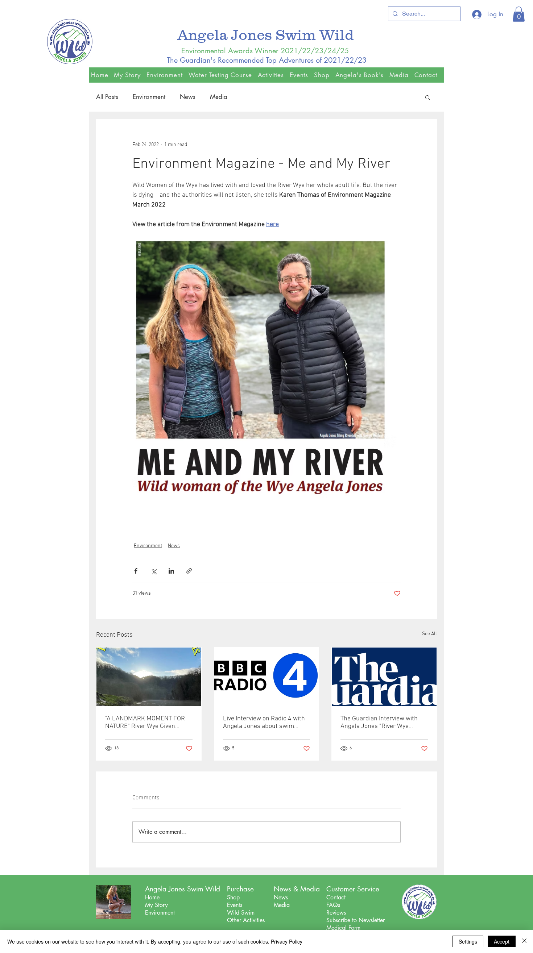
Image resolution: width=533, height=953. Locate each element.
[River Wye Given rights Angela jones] (148, 677)
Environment (149, 97)
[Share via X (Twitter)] (153, 570)
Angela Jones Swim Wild (267, 34)
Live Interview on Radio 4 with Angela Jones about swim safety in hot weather (264, 722)
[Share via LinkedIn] (171, 570)
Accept (501, 941)
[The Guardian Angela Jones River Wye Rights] (384, 677)
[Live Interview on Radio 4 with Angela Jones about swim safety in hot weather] (266, 677)
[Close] (524, 941)
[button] (518, 14)
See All (429, 634)
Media (218, 97)
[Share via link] (189, 570)
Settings (468, 941)
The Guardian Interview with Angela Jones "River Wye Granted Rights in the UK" (379, 722)
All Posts (107, 97)
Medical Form (343, 928)
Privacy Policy (286, 941)
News (187, 97)
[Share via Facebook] (135, 570)
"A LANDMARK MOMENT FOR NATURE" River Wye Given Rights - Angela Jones (145, 722)
